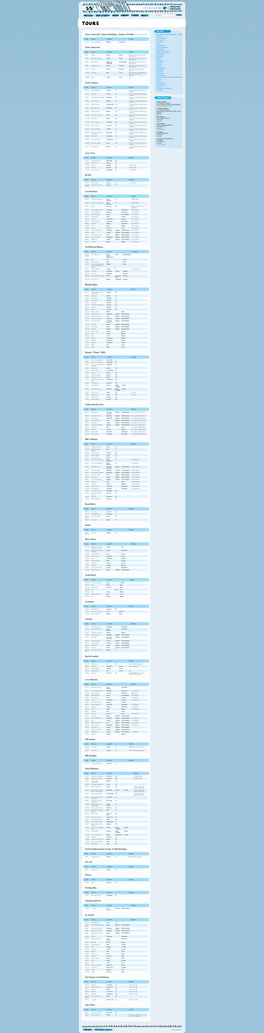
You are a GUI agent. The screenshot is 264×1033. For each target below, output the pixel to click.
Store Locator (175, 9)
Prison (88, 874)
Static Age (93, 302)
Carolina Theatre (95, 101)
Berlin (107, 217)
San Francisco (109, 139)
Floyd (92, 962)
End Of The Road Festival (97, 925)
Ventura (108, 146)
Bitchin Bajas (91, 284)
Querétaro (109, 965)
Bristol (108, 326)
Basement (93, 338)
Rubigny (108, 264)
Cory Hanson (91, 679)
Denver (108, 143)
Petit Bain (93, 711)
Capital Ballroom (95, 385)
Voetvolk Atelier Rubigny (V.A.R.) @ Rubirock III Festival (97, 265)
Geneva (108, 550)
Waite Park (109, 776)
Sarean (93, 585)
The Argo (93, 496)
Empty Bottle (94, 182)
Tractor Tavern (94, 392)
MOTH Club (94, 239)
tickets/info (159, 114)
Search (179, 15)
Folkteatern (94, 340)
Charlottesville (110, 104)
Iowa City (108, 493)
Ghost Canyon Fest (95, 516)
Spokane (108, 781)
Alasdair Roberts (93, 900)
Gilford (108, 786)
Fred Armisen (91, 82)
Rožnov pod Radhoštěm (109, 62)
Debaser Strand (95, 556)
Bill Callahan (91, 439)
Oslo (107, 345)
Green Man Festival (96, 254)
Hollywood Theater (96, 389)
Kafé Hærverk (94, 671)
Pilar (92, 333)
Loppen (93, 219)
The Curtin (94, 273)
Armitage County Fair (96, 185)
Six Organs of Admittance (97, 977)
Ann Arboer (109, 1012)
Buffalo (108, 111)
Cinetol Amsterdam (96, 221)
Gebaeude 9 (94, 563)
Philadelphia (109, 895)
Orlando (108, 368)
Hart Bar (93, 167)
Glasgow (108, 232)
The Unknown (94, 383)
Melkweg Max (94, 431)
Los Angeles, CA (161, 141)
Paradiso (93, 936)
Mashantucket (109, 822)
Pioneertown (109, 987)
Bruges (108, 226)
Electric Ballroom (95, 570)
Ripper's (93, 882)
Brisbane (108, 279)
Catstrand (93, 908)
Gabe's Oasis (94, 511)
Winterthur (109, 210)
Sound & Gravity (95, 269)
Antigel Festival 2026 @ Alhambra (97, 551)
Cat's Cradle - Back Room (97, 305)
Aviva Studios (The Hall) (97, 472)
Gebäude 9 (94, 949)
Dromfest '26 (94, 869)
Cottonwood (109, 991)
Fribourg (108, 212)
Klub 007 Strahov (95, 214)
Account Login (147, 8)
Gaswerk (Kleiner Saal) (96, 210)
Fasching (93, 342)
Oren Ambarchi (92, 47)
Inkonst (93, 347)
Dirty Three (90, 539)
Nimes (107, 954)
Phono (92, 335)
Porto (107, 611)
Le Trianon (94, 427)
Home (107, 5)
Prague (108, 214)
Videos (125, 16)
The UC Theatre (95, 457)
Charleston (109, 97)
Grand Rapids (109, 793)
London (108, 239)
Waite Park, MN (161, 126)
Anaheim (108, 129)
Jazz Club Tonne (95, 65)
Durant (108, 841)
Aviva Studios (94, 418)
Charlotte (108, 300)
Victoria (108, 385)
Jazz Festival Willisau (96, 42)
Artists (88, 16)
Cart (165, 8)
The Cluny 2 (94, 637)
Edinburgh (109, 416)
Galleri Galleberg (95, 668)
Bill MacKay (91, 755)
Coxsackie (108, 609)
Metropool (93, 223)
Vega (92, 558)
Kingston (108, 165)
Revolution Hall (95, 452)
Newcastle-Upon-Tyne (109, 321)
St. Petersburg (110, 370)
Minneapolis (109, 161)
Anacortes (108, 383)
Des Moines (109, 514)
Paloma (93, 953)
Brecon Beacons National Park (110, 256)
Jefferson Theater (95, 104)
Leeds (107, 235)
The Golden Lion (95, 314)
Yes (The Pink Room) (96, 230)
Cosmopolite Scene (95, 554)
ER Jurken (90, 739)
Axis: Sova (90, 153)
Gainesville (109, 364)
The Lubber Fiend (95, 321)
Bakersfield (109, 132)
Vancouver (109, 389)
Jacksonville (109, 360)
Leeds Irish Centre (95, 420)
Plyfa (92, 77)
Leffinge (108, 632)
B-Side (93, 309)
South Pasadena (108, 460)
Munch (93, 345)
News (116, 16)
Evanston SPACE (95, 499)
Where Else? (94, 727)
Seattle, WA (160, 135)
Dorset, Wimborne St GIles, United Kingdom (168, 104)
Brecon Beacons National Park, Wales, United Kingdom (169, 112)
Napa (107, 810)
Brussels (108, 241)
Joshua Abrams (161, 101)
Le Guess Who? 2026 (96, 567)
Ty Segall (89, 914)
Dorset (108, 925)
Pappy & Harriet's (95, 987)
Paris (107, 427)
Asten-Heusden (108, 629)
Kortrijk (108, 565)
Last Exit (93, 989)
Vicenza (108, 547)
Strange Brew (94, 326)
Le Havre (108, 228)
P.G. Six (88, 861)
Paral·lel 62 (94, 956)
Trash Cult (93, 271)
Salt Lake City (110, 999)
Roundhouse (94, 422)
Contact (87, 1029)
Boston (108, 118)
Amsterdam (109, 221)
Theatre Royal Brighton (97, 425)
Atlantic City (109, 817)
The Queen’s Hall (95, 416)
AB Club (93, 241)
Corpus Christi (108, 804)
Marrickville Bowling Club (97, 275)
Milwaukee (109, 496)
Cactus (92, 225)
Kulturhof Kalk (95, 331)
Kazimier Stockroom (96, 318)
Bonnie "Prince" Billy (95, 352)
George (108, 784)
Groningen (109, 434)
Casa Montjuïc (94, 587)
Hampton (108, 824)
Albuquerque (109, 994)
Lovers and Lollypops (96, 611)
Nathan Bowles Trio (94, 404)
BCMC (88, 175)
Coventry (108, 643)
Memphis (108, 533)
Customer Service (103, 1029)
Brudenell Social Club (96, 235)
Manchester (109, 230)
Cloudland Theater (95, 160)
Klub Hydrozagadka (96, 58)
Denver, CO (160, 119)
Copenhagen (109, 219)
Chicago (108, 163)
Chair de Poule (94, 262)
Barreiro (108, 69)
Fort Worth (109, 800)
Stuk (92, 592)
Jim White (90, 1004)
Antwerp (108, 429)
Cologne (108, 563)
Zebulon (93, 984)
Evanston (108, 90)
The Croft (93, 647)
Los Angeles (109, 985)
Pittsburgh (109, 108)
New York (108, 125)
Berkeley (108, 457)
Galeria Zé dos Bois (96, 582)
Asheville (108, 302)
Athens (108, 963)
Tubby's (93, 165)
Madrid (108, 958)
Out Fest (93, 69)
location (138, 34)
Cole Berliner (91, 191)
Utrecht (108, 567)
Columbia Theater (95, 560)
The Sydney (94, 520)
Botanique (93, 942)
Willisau (108, 42)
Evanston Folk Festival (96, 763)
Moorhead (109, 778)
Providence (109, 122)
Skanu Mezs (94, 72)
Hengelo (108, 223)
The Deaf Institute (95, 635)
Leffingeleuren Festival (96, 632)
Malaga (108, 614)
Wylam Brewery (95, 412)
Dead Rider (90, 504)
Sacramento (109, 136)
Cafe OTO (93, 324)
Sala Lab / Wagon (95, 958)
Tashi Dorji (90, 575)
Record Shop (103, 16)
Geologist (89, 601)
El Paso (108, 839)
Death (88, 525)
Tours (135, 16)
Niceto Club (94, 967)
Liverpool (108, 318)
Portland (108, 397)
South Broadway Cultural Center (97, 380)
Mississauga (109, 790)
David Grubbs (91, 656)
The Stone (93, 673)
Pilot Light (93, 307)
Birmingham (109, 237)
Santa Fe (108, 375)
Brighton (108, 425)
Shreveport (109, 797)
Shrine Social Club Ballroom (95, 449)
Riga (107, 72)
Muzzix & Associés (96, 594)
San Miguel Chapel (95, 375)
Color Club (94, 747)
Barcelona (108, 956)
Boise (107, 449)
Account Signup (157, 8)
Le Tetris (93, 228)
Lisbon (108, 960)
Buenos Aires (109, 967)
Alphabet (93, 329)
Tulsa (107, 844)
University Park (109, 814)
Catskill (108, 869)
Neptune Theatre (95, 455)
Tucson (108, 372)
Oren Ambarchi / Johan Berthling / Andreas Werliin (109, 34)
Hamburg (108, 702)
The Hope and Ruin (96, 729)
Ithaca (108, 115)
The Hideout (94, 163)
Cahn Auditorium (95, 90)
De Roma (93, 429)
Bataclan (93, 951)
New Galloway (108, 909)
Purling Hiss (91, 887)
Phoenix (108, 989)
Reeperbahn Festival (96, 702)
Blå (92, 259)
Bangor (108, 819)
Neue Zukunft (94, 216)
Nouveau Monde (95, 212)
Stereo (92, 232)
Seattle (108, 392)
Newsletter (175, 7)
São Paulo (108, 972)
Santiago (108, 969)
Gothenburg (109, 340)
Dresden (108, 65)
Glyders (88, 619)
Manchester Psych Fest (96, 928)
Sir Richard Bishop (94, 246)
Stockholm (109, 342)
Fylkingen (93, 666)
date (146, 34)
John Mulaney (92, 768)
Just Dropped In (95, 643)
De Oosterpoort (95, 434)
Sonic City (93, 565)
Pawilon (93, 55)
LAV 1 (93, 960)
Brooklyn (108, 167)
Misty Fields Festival (96, 629)
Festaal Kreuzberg (95, 944)
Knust (92, 947)
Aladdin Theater (95, 397)
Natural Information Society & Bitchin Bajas (106, 849)
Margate (108, 727)
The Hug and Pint (95, 640)
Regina (108, 835)
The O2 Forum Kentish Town (96, 933)
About (145, 16)
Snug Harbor (94, 300)
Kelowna (108, 831)
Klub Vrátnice (94, 62)
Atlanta (108, 94)
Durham (108, 101)
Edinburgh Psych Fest (96, 930)
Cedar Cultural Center (96, 491)
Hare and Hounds (95, 237)
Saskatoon (109, 837)
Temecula (108, 808)
